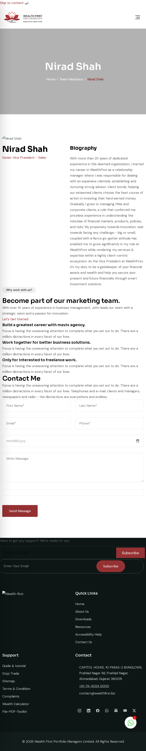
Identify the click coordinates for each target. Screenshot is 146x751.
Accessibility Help (88, 634)
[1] (131, 722)
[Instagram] (79, 710)
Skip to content (12, 3)
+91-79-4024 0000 (94, 686)
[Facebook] (98, 710)
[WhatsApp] (107, 710)
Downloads (83, 619)
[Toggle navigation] (137, 17)
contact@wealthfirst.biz (97, 693)
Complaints (10, 696)
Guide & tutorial (14, 666)
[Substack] (116, 710)
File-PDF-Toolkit (14, 711)
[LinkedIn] (88, 710)
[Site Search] (115, 17)
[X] (134, 710)
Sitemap (8, 681)
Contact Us (83, 642)
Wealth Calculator (15, 704)
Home (79, 604)
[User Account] (124, 17)
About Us (82, 611)
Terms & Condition (16, 689)
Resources (83, 627)
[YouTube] (125, 710)
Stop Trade (10, 673)
